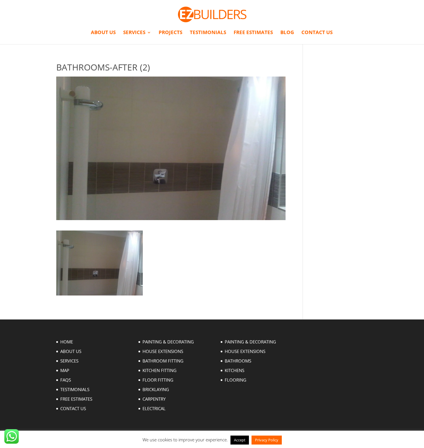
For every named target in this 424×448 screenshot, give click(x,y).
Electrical (154, 408)
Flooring (235, 380)
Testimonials (208, 33)
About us (103, 33)
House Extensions (162, 351)
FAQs (65, 380)
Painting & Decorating (168, 342)
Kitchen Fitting (159, 370)
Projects (170, 33)
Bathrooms (238, 361)
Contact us (317, 33)
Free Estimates (253, 33)
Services (134, 33)
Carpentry (154, 399)
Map (64, 370)
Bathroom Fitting (162, 361)
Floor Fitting (157, 380)
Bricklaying (155, 389)
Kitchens (234, 370)
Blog (287, 33)
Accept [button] (239, 440)
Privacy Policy (266, 440)
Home (66, 342)
